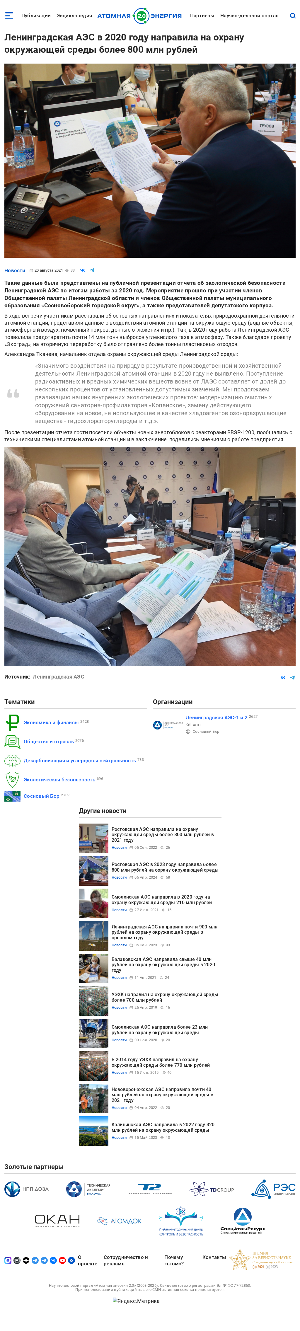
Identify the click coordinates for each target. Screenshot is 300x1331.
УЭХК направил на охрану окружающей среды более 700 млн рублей (165, 997)
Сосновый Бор (41, 796)
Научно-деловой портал (249, 15)
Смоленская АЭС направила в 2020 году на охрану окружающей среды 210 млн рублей (162, 899)
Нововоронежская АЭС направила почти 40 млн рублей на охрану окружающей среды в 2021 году (163, 1095)
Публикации (36, 15)
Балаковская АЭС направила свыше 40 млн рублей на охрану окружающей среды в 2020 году (163, 965)
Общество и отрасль (49, 741)
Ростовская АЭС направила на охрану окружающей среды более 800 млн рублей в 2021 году (163, 834)
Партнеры (202, 15)
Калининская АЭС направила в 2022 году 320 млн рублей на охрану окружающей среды (163, 1127)
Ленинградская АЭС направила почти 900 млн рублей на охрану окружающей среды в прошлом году (165, 932)
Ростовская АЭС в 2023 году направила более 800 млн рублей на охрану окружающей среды (165, 867)
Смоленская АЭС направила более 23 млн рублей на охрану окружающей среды (160, 1029)
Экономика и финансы (51, 722)
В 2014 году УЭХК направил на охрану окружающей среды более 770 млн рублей (161, 1062)
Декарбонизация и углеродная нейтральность (80, 761)
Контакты (214, 1257)
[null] (82, 270)
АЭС (196, 725)
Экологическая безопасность (59, 780)
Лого (141, 15)
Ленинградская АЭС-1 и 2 (217, 717)
